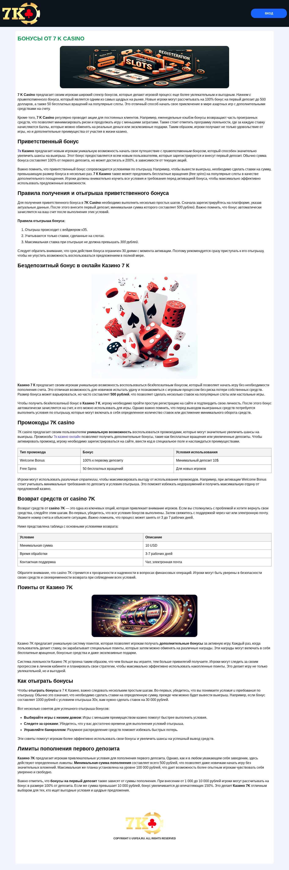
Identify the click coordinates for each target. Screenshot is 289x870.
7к (19, 151)
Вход (269, 13)
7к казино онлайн (67, 436)
